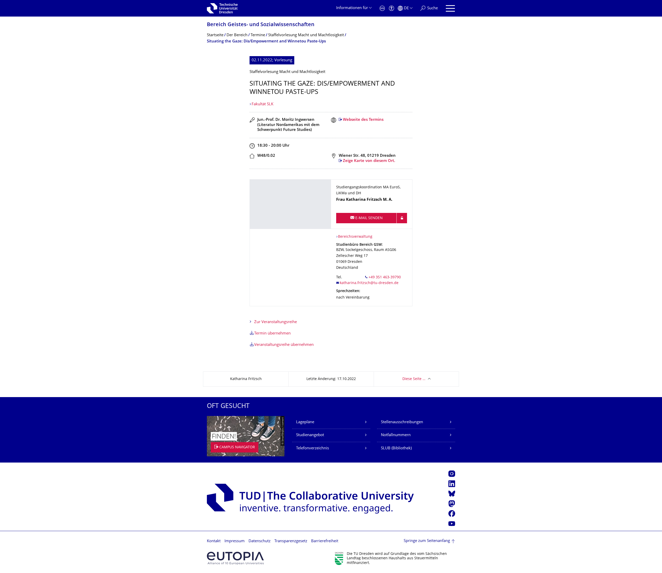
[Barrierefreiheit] (391, 8)
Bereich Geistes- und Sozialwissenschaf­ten (260, 25)
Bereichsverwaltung (355, 237)
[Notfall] (382, 8)
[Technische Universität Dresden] (222, 8)
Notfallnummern (396, 435)
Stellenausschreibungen (402, 422)
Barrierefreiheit (324, 541)
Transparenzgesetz (290, 541)
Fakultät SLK (262, 104)
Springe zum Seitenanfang (427, 541)
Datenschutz (259, 541)
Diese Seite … (413, 379)
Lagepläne (305, 422)
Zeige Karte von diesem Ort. (369, 161)
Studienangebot (310, 435)
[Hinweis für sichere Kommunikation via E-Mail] (402, 218)
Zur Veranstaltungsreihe (275, 322)
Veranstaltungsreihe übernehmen (284, 345)
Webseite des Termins (363, 120)
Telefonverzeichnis (312, 448)
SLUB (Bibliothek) (396, 448)
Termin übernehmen (272, 334)
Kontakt (214, 541)
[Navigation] (450, 8)
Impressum (234, 541)
